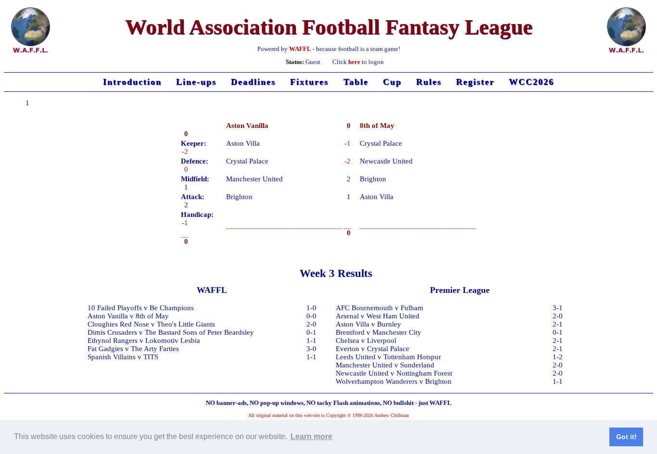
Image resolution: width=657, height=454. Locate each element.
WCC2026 (531, 82)
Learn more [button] (311, 436)
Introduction (132, 82)
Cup (392, 82)
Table (355, 82)
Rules (429, 82)
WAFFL (300, 49)
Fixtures (309, 82)
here (354, 62)
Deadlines (253, 82)
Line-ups (196, 82)
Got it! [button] (626, 437)
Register (475, 82)
